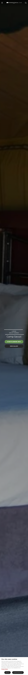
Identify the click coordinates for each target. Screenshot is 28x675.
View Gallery (14, 346)
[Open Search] (25, 2)
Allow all (7, 672)
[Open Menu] (2, 2)
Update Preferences (18, 672)
